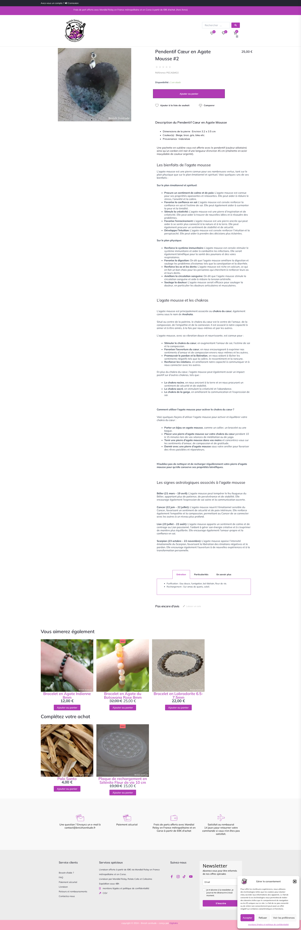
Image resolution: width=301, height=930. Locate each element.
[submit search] (235, 25)
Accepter (247, 917)
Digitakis (173, 923)
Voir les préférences (284, 917)
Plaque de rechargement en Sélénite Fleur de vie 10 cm (122, 780)
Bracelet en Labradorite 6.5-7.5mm (178, 695)
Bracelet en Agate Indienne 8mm (67, 695)
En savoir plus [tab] (224, 574)
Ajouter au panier (189, 93)
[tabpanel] (204, 587)
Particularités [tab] (201, 574)
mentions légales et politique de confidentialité (268, 924)
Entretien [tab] (181, 574)
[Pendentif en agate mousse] (94, 84)
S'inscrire (221, 903)
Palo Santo (67, 778)
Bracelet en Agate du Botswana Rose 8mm (123, 695)
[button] (294, 881)
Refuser (263, 917)
